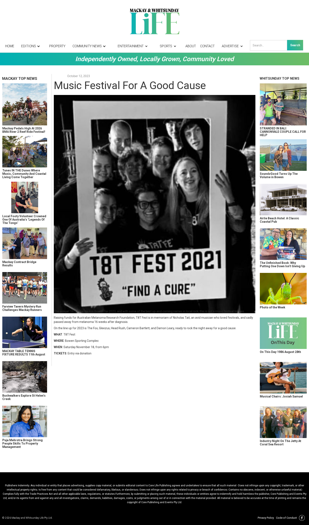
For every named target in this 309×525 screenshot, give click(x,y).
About (190, 46)
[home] (154, 21)
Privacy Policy (266, 517)
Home (9, 46)
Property (57, 46)
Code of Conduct (286, 517)
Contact (207, 46)
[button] (31, 46)
